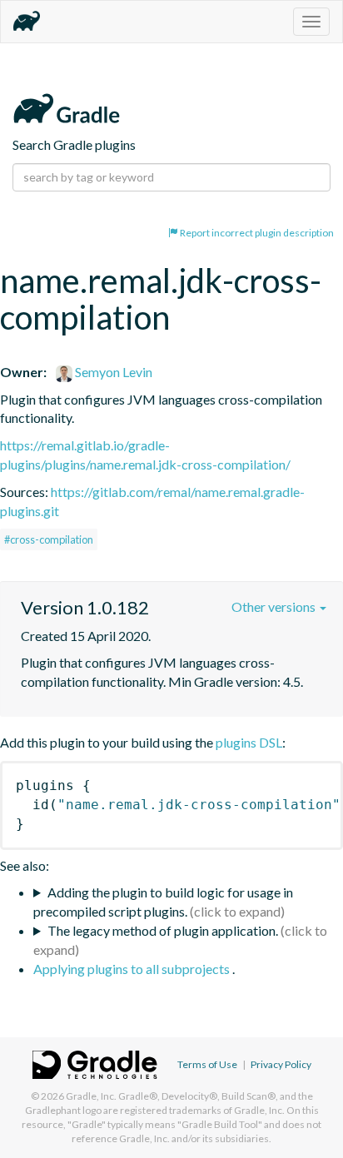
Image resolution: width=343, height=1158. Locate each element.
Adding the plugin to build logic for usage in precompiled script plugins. (163, 901)
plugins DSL (249, 742)
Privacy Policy (281, 1064)
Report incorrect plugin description (256, 232)
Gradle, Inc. (91, 1096)
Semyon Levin (112, 372)
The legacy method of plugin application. (162, 930)
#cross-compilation (48, 539)
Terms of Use (207, 1064)
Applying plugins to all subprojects (132, 969)
